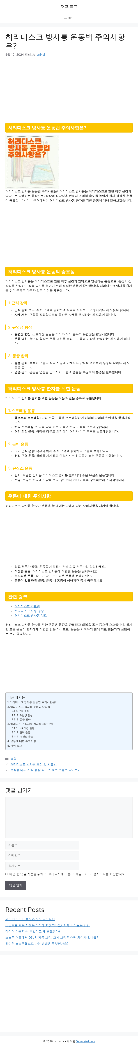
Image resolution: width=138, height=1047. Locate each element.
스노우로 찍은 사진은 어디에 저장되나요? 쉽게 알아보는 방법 (47, 925)
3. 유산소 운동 (25, 736)
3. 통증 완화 (24, 719)
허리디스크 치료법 (27, 606)
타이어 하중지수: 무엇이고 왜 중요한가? (32, 931)
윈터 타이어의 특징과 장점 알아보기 (30, 919)
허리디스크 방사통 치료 (31, 615)
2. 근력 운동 (23, 732)
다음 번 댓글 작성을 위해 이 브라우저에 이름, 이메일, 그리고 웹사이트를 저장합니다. (67, 874)
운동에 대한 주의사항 (23, 741)
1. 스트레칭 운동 (25, 728)
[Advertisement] (69, 89)
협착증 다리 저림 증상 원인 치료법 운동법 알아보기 (45, 770)
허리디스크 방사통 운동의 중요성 (30, 706)
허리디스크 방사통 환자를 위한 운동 (32, 724)
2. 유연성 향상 (25, 715)
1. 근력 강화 (22, 711)
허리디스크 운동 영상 (29, 611)
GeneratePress (85, 1041)
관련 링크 (16, 745)
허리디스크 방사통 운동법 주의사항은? (33, 702)
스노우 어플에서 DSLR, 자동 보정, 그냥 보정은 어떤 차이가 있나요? (51, 937)
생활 (13, 759)
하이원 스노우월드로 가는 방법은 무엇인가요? (37, 943)
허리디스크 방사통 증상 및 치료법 (33, 764)
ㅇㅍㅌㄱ (69, 6)
